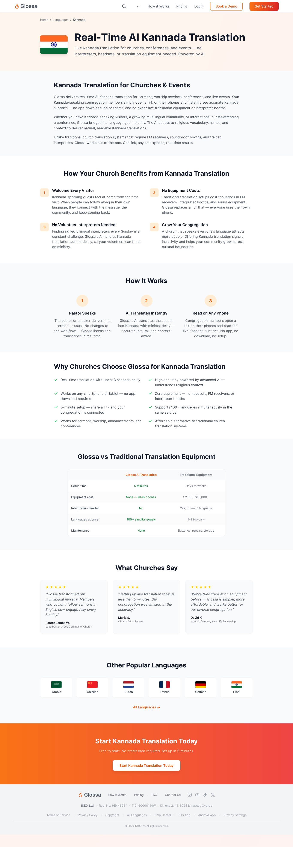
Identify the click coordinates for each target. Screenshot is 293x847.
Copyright (112, 815)
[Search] (124, 6)
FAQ (154, 795)
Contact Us (173, 795)
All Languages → (146, 707)
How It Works (117, 795)
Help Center (162, 815)
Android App (207, 815)
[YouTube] (197, 795)
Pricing (139, 795)
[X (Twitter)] (213, 795)
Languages (60, 19)
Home (44, 19)
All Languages (137, 815)
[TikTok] (205, 795)
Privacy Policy (88, 815)
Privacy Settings (235, 815)
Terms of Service (58, 815)
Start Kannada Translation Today (146, 765)
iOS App (184, 815)
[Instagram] (189, 795)
